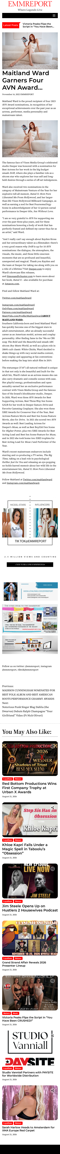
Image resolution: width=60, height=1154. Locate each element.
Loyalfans (7, 779)
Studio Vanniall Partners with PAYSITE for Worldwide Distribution (27, 1074)
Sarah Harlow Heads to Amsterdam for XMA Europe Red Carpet (28, 1129)
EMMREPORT (27, 94)
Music (15, 1013)
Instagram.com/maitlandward (18, 304)
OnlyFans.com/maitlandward (18, 308)
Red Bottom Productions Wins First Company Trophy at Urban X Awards (29, 787)
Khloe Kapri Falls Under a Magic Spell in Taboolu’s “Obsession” (25, 849)
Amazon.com (12, 283)
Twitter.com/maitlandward (16, 297)
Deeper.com (35, 268)
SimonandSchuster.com (20, 276)
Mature (18, 779)
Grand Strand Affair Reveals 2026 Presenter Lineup (24, 964)
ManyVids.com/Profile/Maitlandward (22, 315)
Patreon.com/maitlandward (17, 312)
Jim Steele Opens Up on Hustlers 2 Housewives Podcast (30, 908)
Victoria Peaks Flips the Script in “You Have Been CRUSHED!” (37, 26)
